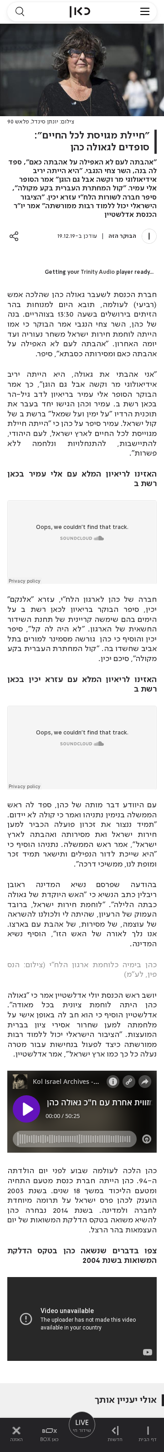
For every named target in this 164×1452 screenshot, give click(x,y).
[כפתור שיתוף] (13, 236)
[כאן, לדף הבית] (80, 12)
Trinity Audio (98, 272)
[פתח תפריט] (145, 11)
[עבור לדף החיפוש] (19, 11)
